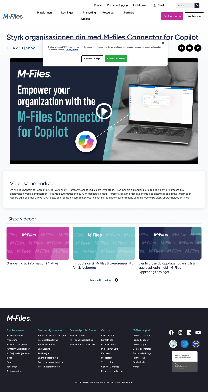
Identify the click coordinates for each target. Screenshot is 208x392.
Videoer (31, 48)
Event (9, 362)
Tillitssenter (107, 362)
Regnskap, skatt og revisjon (52, 335)
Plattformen (44, 12)
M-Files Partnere (109, 348)
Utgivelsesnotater (142, 348)
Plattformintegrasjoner (18, 348)
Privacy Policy (72, 50)
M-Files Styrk (139, 344)
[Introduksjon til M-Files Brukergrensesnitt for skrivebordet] (104, 243)
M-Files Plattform (15, 335)
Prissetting (89, 12)
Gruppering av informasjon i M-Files (32, 263)
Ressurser (108, 12)
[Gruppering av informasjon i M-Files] (37, 243)
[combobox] (158, 5)
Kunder (98, 5)
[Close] (163, 43)
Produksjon (44, 353)
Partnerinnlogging (117, 5)
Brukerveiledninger (142, 353)
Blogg (9, 357)
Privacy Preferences (124, 382)
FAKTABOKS (107, 335)
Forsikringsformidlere (49, 366)
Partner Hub (139, 357)
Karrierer (105, 353)
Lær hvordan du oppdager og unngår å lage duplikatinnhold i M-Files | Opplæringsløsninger (167, 267)
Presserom (106, 357)
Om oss (85, 18)
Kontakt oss (139, 5)
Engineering (44, 348)
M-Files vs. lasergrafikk (81, 340)
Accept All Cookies (116, 59)
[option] (158, 5)
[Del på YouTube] (189, 48)
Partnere (129, 12)
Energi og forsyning (48, 357)
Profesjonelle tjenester (18, 353)
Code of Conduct (110, 366)
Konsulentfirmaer (47, 344)
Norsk (161, 5)
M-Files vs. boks (78, 335)
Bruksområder (13, 371)
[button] (171, 332)
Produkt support (141, 340)
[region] (105, 52)
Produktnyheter (141, 362)
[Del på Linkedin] (198, 48)
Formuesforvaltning (48, 340)
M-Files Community (143, 335)
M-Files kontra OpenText (82, 344)
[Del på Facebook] (181, 48)
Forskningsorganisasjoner (51, 362)
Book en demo (108, 344)
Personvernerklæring (112, 371)
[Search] (197, 5)
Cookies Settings (92, 59)
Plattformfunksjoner (16, 344)
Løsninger (67, 12)
